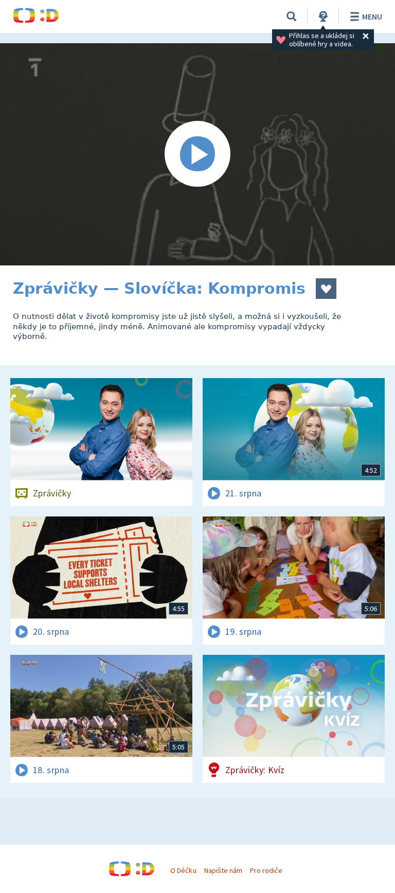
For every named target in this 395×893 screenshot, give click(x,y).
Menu (372, 16)
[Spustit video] (197, 154)
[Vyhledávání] (291, 16)
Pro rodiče (266, 870)
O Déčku (183, 870)
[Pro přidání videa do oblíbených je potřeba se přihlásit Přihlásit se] (326, 288)
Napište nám (223, 870)
